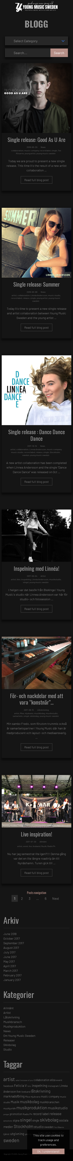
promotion (16, 1114)
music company (31, 150)
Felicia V (20, 1085)
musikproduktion (31, 1107)
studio (39, 1127)
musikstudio (55, 579)
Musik (44, 846)
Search (59, 53)
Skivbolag (9, 1045)
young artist (30, 153)
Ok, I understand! (48, 1151)
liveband (36, 846)
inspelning (26, 579)
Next (55, 898)
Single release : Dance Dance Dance (36, 435)
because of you (26, 1080)
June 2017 (9, 957)
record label (45, 150)
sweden (25, 455)
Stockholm (55, 452)
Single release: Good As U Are (36, 139)
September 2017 (13, 943)
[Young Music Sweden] (35, 7)
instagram (53, 1085)
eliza (53, 1080)
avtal (18, 1080)
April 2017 (9, 966)
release (26, 298)
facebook (8, 1085)
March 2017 (10, 970)
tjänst (6, 1134)
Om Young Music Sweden (19, 1035)
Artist (43, 576)
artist (14, 295)
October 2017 (11, 938)
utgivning (17, 1134)
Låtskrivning (43, 710)
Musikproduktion (14, 1026)
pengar (6, 1114)
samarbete (18, 716)
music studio (54, 295)
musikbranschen (49, 1102)
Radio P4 (51, 846)
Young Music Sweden (26, 1154)
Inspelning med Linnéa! (36, 568)
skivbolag (34, 716)
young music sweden (46, 153)
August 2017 (11, 947)
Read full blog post (36, 180)
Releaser (9, 1040)
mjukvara (29, 713)
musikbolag (39, 713)
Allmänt (43, 841)
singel (26, 582)
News (43, 147)
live (30, 846)
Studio (7, 1049)
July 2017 (9, 952)
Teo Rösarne (59, 1127)
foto (18, 579)
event (25, 846)
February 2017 (12, 975)
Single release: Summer (36, 284)
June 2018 (9, 934)
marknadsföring (13, 1096)
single (54, 150)
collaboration (17, 150)
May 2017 (9, 961)
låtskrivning (40, 1091)
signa (16, 1120)
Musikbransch (12, 1022)
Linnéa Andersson (39, 295)
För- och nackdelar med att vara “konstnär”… (36, 699)
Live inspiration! (36, 834)
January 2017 (12, 980)
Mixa (22, 713)
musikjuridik (9, 1108)
